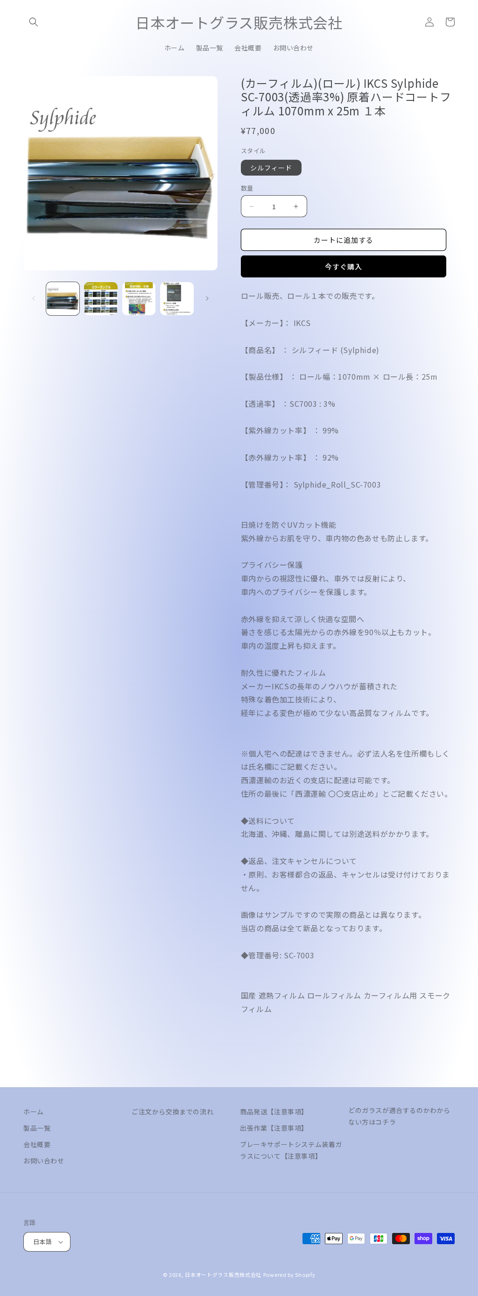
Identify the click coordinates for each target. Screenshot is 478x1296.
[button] (33, 22)
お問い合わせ (43, 1160)
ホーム (33, 1111)
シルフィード (271, 167)
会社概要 (36, 1144)
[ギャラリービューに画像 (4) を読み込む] (176, 298)
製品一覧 (36, 1128)
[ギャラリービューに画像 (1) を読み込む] (62, 298)
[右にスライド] (207, 298)
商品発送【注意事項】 (274, 1111)
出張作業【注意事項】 (274, 1128)
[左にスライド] (33, 298)
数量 (247, 188)
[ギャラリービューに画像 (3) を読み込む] (138, 298)
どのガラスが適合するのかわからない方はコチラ (399, 1115)
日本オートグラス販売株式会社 (223, 1274)
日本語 (42, 1241)
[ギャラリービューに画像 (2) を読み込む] (100, 298)
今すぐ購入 (343, 266)
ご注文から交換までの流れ (172, 1111)
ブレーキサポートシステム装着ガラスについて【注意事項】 (291, 1150)
